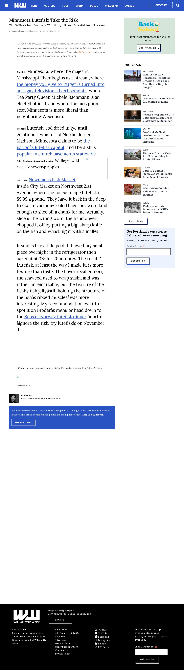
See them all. (150, 47)
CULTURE (49, 5)
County (146, 168)
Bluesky (106, 643)
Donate (63, 619)
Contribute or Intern (66, 646)
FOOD (65, 5)
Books (146, 203)
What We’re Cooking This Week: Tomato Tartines (156, 191)
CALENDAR (111, 6)
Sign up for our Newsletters (27, 633)
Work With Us (62, 643)
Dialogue (148, 111)
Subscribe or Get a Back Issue (28, 636)
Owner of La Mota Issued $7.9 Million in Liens (159, 100)
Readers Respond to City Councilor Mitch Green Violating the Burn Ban (158, 118)
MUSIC (94, 5)
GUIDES (129, 5)
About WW (61, 629)
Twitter (109, 629)
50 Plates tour (85, 52)
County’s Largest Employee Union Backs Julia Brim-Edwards (157, 174)
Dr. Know (148, 71)
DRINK (79, 5)
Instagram (110, 640)
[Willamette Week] (20, 5)
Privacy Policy (62, 653)
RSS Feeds (108, 647)
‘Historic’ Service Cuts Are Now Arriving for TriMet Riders (157, 156)
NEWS (34, 5)
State (146, 95)
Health (146, 129)
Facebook (111, 636)
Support (164, 5)
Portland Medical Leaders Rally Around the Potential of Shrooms (156, 137)
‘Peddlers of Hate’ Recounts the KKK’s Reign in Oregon (155, 209)
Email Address (135, 246)
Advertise (60, 639)
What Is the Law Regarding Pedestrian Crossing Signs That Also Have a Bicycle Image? (156, 81)
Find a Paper (19, 629)
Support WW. (25, 422)
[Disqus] (62, 476)
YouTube (107, 633)
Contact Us (61, 650)
